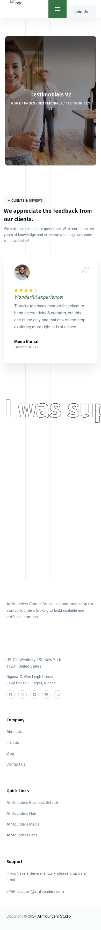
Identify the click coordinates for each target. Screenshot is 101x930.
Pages (29, 103)
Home (16, 103)
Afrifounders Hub (21, 813)
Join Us (12, 742)
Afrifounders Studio (54, 916)
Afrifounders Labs (22, 835)
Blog (10, 753)
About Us (14, 731)
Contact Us (16, 764)
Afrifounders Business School (32, 802)
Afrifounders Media (22, 824)
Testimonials (50, 103)
